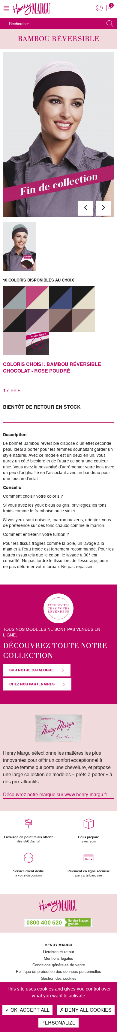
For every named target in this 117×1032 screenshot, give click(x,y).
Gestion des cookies (58, 978)
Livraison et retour (58, 952)
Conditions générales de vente (58, 965)
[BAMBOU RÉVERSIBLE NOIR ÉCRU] (83, 297)
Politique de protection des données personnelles (58, 971)
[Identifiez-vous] (99, 8)
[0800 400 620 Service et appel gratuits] (58, 922)
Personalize (58, 1022)
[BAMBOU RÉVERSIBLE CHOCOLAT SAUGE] (14, 297)
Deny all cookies (88, 1009)
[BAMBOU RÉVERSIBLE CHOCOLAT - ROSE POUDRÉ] (37, 343)
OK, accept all (29, 1009)
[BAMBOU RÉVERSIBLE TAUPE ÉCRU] (83, 320)
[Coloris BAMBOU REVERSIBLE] (19, 246)
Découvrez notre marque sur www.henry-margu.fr (55, 794)
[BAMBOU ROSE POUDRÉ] (14, 343)
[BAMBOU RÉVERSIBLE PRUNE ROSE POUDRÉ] (37, 320)
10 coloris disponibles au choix (38, 280)
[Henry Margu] (32, 9)
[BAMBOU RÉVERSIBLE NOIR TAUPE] (14, 320)
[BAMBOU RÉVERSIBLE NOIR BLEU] (60, 297)
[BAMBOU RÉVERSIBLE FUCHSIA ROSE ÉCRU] (37, 297)
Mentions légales (58, 958)
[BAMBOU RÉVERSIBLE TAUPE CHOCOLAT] (60, 320)
